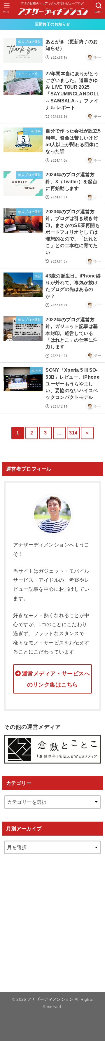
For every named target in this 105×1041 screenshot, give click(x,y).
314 (73, 432)
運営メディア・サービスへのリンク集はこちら (56, 679)
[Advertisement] (52, 919)
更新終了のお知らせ (52, 24)
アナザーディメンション (50, 999)
